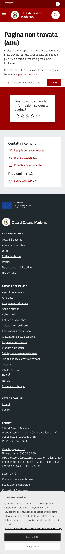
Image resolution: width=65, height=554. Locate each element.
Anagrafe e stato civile (15, 303)
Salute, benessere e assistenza (19, 353)
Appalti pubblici (10, 309)
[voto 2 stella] (22, 115)
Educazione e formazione (16, 331)
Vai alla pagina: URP (13, 449)
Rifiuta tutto (32, 546)
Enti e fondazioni (11, 256)
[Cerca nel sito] (55, 15)
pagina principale (27, 74)
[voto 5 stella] (38, 115)
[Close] (62, 493)
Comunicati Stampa (13, 386)
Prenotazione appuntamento (18, 479)
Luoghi (6, 404)
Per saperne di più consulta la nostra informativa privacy (33, 528)
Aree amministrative (13, 245)
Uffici (5, 251)
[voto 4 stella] (32, 115)
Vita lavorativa (10, 370)
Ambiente (7, 298)
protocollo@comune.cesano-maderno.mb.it (34, 462)
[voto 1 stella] (17, 115)
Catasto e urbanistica (14, 320)
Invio (54, 82)
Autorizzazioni (10, 314)
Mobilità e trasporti (13, 348)
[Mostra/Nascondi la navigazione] (4, 15)
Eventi (6, 410)
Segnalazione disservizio (16, 485)
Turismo (6, 364)
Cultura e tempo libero (15, 325)
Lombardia (9, 2)
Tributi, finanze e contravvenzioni (21, 359)
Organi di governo (12, 239)
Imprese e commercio (14, 342)
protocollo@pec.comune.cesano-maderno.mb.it (35, 457)
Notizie (6, 380)
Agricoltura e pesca (13, 292)
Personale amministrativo (17, 267)
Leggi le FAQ (9, 473)
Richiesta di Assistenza (15, 490)
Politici (6, 262)
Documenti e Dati (12, 273)
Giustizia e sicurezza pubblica (18, 336)
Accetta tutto (32, 537)
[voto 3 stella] (27, 115)
